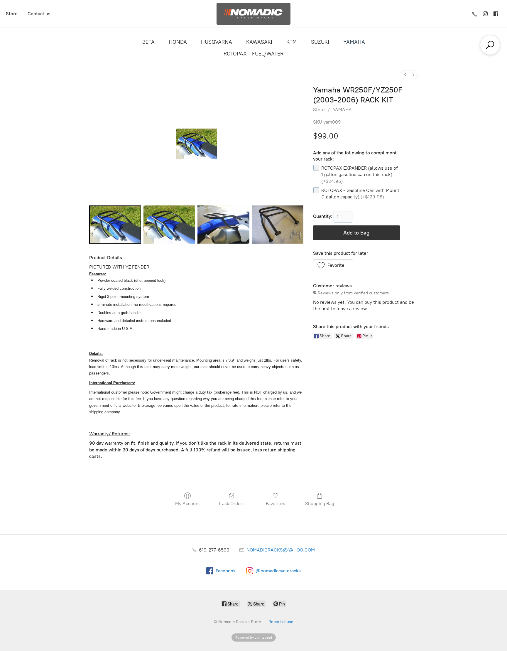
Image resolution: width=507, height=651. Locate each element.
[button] (333, 265)
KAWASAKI (259, 42)
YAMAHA (354, 42)
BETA (148, 42)
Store (12, 13)
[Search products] (490, 45)
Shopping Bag (319, 503)
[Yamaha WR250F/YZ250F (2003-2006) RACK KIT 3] (278, 224)
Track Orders (231, 503)
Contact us (39, 13)
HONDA (178, 42)
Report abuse (280, 621)
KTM (291, 42)
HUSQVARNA (216, 42)
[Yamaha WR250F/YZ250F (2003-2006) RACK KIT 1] (169, 224)
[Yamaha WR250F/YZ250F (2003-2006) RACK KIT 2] (223, 224)
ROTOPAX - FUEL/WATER (253, 53)
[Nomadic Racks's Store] (253, 14)
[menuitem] (405, 74)
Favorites (275, 503)
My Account (187, 503)
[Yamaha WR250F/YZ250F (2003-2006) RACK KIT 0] (115, 224)
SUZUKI (320, 42)
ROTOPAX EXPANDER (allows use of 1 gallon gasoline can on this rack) (359, 174)
